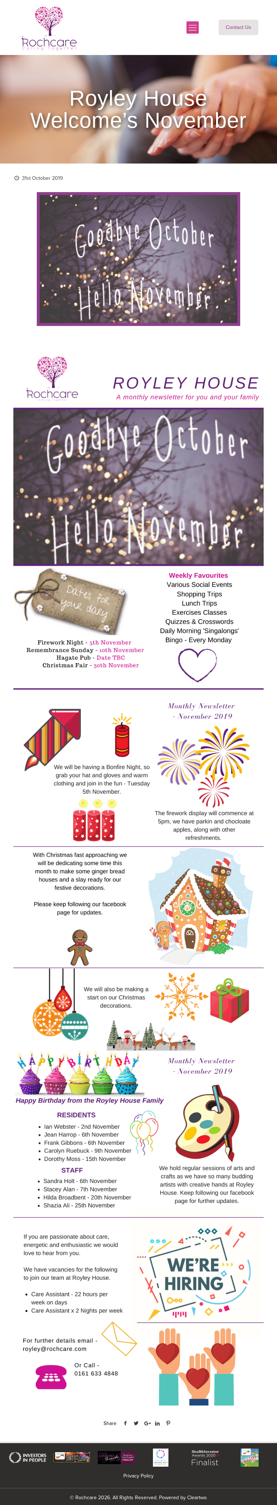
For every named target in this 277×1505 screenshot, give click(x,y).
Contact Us (238, 27)
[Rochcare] (49, 27)
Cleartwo (197, 1497)
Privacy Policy (138, 1475)
